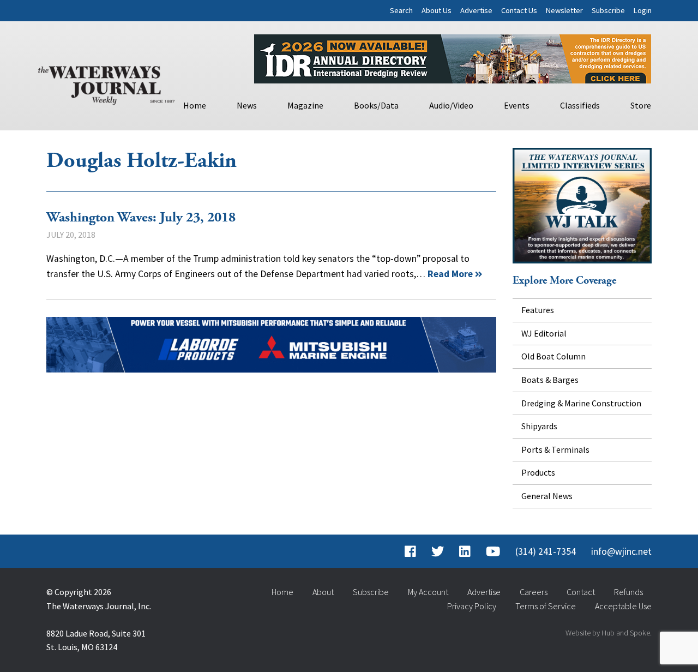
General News (547, 495)
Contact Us (519, 10)
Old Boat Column (553, 356)
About (323, 591)
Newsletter (564, 10)
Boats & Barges (550, 379)
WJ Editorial (544, 333)
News (247, 105)
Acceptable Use (623, 606)
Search (401, 10)
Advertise (476, 10)
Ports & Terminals (555, 449)
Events (516, 105)
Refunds (628, 591)
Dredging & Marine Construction (581, 403)
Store (640, 105)
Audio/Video (451, 105)
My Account (428, 591)
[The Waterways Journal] (106, 82)
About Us (437, 10)
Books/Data (376, 105)
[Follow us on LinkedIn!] (465, 551)
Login (643, 10)
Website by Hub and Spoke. (608, 633)
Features (537, 309)
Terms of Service (545, 606)
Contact (581, 591)
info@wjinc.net (621, 551)
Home (194, 105)
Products (538, 472)
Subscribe (608, 10)
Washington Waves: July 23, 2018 (141, 217)
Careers (533, 591)
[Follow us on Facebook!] (410, 551)
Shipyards (539, 426)
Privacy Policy (471, 606)
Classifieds (580, 105)
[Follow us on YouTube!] (493, 551)
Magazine (305, 105)
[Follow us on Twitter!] (437, 551)
